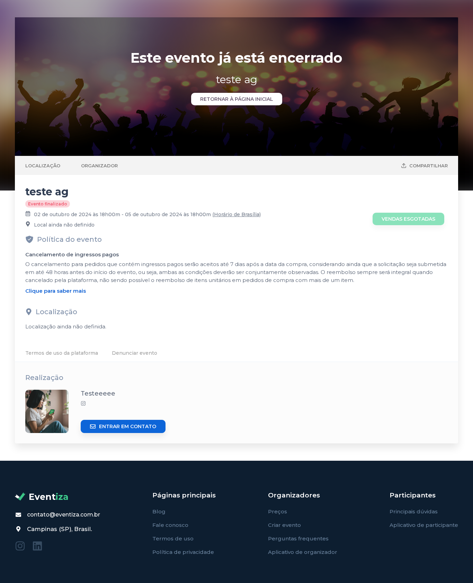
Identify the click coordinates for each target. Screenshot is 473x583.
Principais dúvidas (414, 511)
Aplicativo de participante (424, 525)
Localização (42, 165)
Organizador (99, 165)
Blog (159, 511)
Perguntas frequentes (298, 538)
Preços (277, 511)
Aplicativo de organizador (302, 552)
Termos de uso (173, 538)
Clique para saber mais (55, 291)
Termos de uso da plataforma (61, 353)
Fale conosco (170, 525)
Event (49, 497)
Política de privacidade (183, 552)
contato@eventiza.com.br (63, 514)
